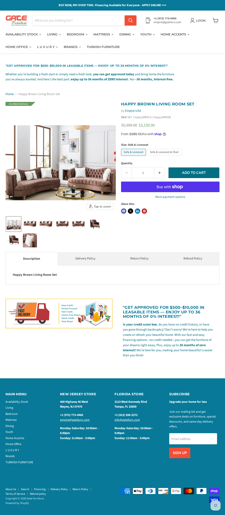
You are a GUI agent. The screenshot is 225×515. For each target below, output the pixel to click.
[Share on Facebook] (123, 211)
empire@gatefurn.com (75, 420)
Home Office (17, 47)
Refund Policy (192, 258)
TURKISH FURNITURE (103, 47)
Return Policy (139, 258)
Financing (40, 489)
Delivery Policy (85, 258)
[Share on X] (130, 211)
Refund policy (38, 494)
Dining (125, 34)
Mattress (102, 34)
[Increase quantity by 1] (159, 172)
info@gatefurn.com (127, 420)
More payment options (170, 197)
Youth (146, 34)
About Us (10, 489)
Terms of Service (15, 494)
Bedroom (76, 34)
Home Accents (174, 34)
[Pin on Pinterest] (144, 211)
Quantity (126, 163)
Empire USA (133, 111)
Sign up (180, 453)
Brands (71, 47)
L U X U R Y (46, 47)
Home (9, 94)
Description (31, 258)
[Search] (130, 20)
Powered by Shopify (17, 503)
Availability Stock (22, 34)
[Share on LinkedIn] (137, 211)
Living (52, 34)
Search (25, 489)
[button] (13, 224)
